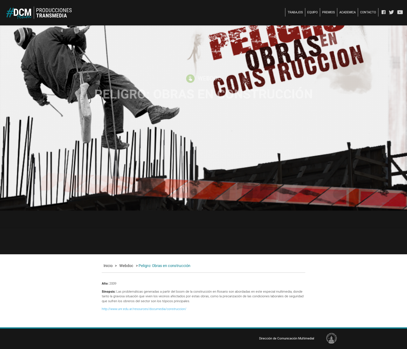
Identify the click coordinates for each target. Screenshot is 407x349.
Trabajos (295, 12)
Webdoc (126, 265)
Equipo (312, 12)
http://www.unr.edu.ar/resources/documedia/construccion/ (144, 309)
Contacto (368, 12)
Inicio (108, 265)
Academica (347, 12)
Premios (328, 12)
